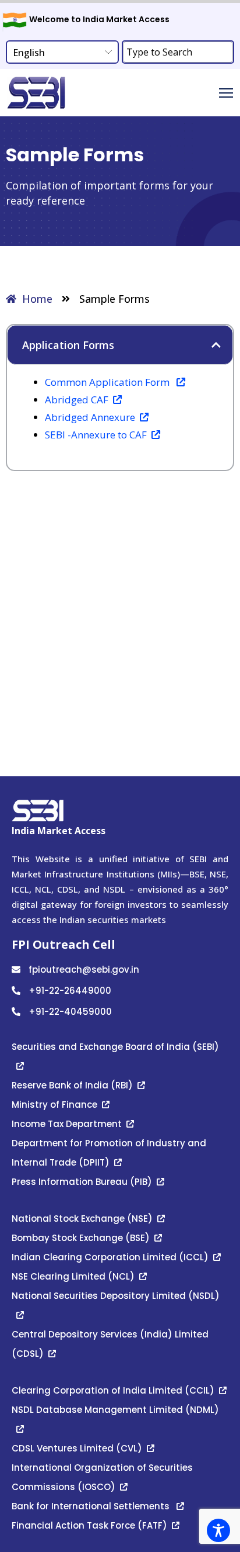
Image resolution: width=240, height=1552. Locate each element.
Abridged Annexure (90, 417)
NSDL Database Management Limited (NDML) (116, 1410)
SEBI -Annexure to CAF (96, 434)
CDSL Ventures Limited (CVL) (77, 1448)
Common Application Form (108, 382)
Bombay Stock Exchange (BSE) (81, 1238)
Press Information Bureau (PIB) (82, 1182)
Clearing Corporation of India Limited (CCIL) (113, 1390)
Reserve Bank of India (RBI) (72, 1085)
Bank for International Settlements (92, 1506)
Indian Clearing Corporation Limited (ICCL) (110, 1257)
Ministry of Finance (54, 1104)
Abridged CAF (76, 399)
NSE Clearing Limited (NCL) (73, 1276)
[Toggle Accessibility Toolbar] (218, 1530)
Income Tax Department (67, 1124)
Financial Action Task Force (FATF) (89, 1525)
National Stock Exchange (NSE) (82, 1218)
